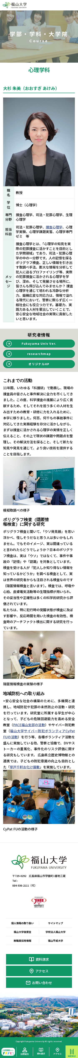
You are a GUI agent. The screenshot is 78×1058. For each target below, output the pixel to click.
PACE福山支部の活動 (29, 724)
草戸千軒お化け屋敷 (25, 766)
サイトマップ (55, 923)
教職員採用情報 (22, 940)
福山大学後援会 (22, 932)
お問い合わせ (42, 982)
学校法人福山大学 (56, 932)
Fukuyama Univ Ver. (39, 343)
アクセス (41, 970)
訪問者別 (25, 1053)
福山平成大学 (55, 940)
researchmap (39, 354)
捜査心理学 (54, 226)
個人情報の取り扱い (22, 923)
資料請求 (42, 959)
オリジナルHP (38, 364)
